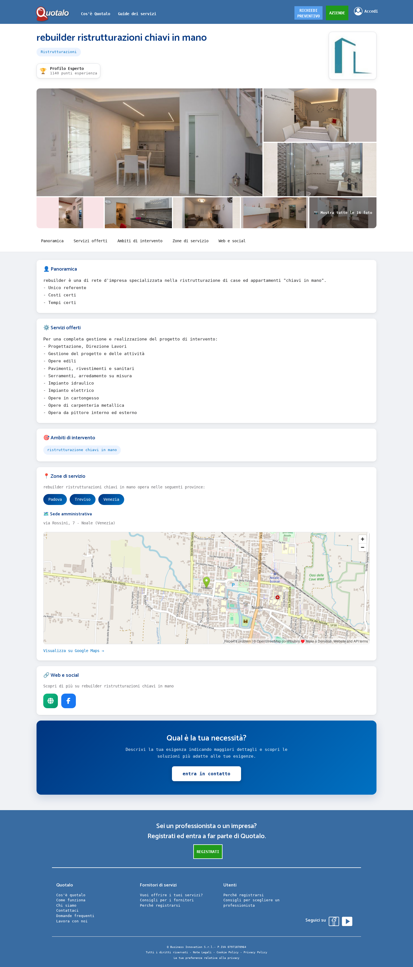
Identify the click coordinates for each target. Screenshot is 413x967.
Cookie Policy (228, 952)
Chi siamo (66, 905)
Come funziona (70, 900)
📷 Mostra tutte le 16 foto (343, 213)
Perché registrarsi (160, 905)
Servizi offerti (90, 241)
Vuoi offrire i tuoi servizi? (171, 895)
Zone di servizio (190, 241)
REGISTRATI (208, 851)
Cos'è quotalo (70, 895)
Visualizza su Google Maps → (73, 650)
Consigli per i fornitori (167, 900)
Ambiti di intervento (139, 241)
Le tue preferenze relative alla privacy (206, 957)
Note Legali (202, 952)
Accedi (371, 11)
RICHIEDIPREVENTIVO (308, 13)
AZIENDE (337, 13)
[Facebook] (68, 701)
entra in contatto (206, 773)
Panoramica (52, 241)
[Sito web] (50, 701)
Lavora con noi (72, 921)
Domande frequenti (75, 916)
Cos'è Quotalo (95, 14)
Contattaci (67, 910)
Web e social (232, 241)
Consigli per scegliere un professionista (251, 902)
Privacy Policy (255, 952)
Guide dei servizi (137, 14)
